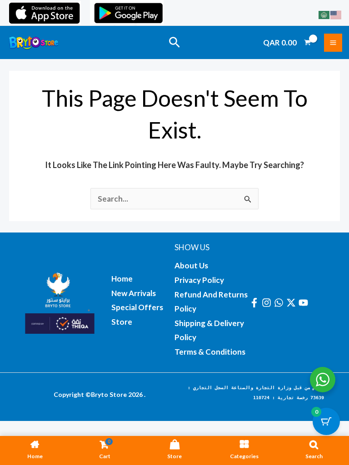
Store (121, 321)
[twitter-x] (292, 302)
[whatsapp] (280, 302)
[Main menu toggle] (333, 43)
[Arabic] (324, 14)
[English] (336, 14)
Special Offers (137, 307)
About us (191, 265)
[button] (174, 43)
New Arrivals (133, 293)
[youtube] (305, 302)
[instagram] (268, 302)
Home (122, 278)
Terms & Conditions (209, 351)
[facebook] (255, 302)
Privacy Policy (199, 280)
